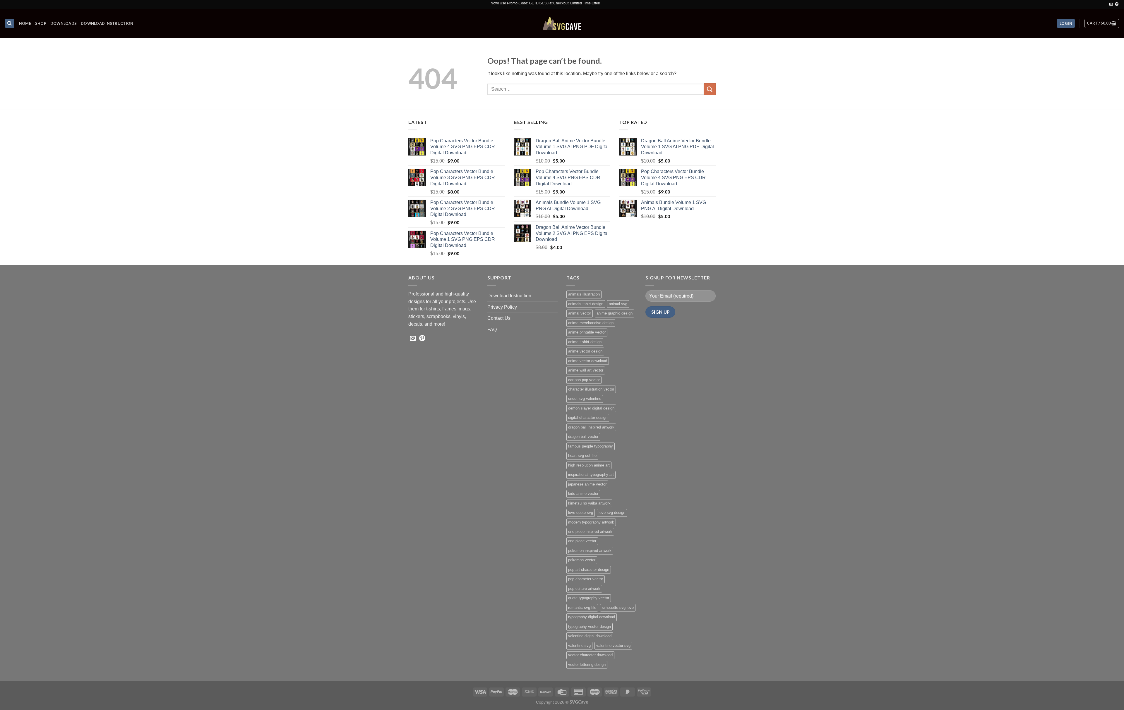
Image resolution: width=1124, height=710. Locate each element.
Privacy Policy (502, 307)
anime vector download (587, 361)
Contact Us (498, 318)
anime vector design (585, 351)
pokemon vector (581, 560)
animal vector (579, 313)
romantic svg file (582, 607)
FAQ (492, 329)
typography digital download (591, 617)
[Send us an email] (1111, 4)
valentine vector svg (613, 645)
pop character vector (585, 579)
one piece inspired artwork (590, 531)
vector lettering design (587, 664)
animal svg (618, 304)
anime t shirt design (585, 342)
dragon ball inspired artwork (591, 427)
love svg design (612, 512)
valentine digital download (589, 636)
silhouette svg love (618, 607)
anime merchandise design (591, 323)
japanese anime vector (587, 484)
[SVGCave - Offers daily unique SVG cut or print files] (562, 23)
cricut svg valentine (584, 398)
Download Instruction (107, 23)
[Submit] (710, 89)
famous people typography (590, 446)
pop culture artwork (584, 588)
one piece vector (582, 541)
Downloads (63, 23)
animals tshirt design (585, 304)
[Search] (10, 23)
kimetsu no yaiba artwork (589, 503)
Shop (40, 23)
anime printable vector (587, 332)
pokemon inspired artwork (589, 550)
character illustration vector (591, 389)
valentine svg (579, 645)
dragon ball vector (583, 436)
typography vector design (589, 626)
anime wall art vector (585, 370)
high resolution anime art (589, 465)
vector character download (590, 655)
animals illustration (584, 294)
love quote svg (580, 512)
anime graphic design (615, 313)
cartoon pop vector (584, 380)
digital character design (587, 417)
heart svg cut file (582, 455)
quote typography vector (588, 598)
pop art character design (588, 569)
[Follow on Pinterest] (1116, 4)
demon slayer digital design (591, 408)
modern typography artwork (591, 522)
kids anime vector (583, 493)
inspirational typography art (591, 474)
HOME (25, 23)
